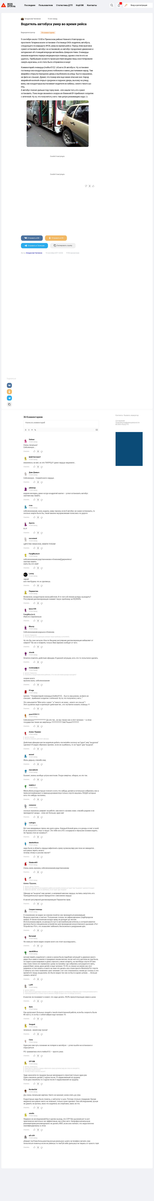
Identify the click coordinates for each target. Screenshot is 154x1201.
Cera (31, 1040)
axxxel (31, 755)
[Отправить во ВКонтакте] (9, 385)
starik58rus (33, 951)
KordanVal (33, 1089)
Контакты (92, 5)
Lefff (31, 985)
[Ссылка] (35, 430)
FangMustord (34, 554)
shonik (31, 652)
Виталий (32, 936)
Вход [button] (139, 5)
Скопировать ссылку (64, 246)
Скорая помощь (35, 909)
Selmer (32, 439)
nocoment (33, 538)
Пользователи (46, 5)
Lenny (31, 574)
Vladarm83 (33, 862)
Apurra (31, 523)
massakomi (33, 770)
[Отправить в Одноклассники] (9, 391)
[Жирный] (25, 430)
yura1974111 (34, 714)
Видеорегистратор (28, 32)
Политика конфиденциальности (127, 422)
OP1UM (32, 1061)
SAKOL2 (32, 785)
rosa (30, 505)
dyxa (31, 1007)
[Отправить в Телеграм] (9, 398)
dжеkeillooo (34, 843)
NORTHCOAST (35, 457)
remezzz (32, 805)
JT (30, 878)
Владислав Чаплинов (33, 19)
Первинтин (33, 591)
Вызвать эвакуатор (131, 415)
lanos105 (32, 609)
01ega (31, 690)
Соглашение (120, 421)
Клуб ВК (80, 5)
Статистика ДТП (64, 5)
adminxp (32, 488)
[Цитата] (32, 430)
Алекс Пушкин (35, 732)
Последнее (29, 5)
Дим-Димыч (34, 472)
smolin (31, 1113)
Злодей (32, 1024)
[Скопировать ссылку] (9, 404)
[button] (119, 5)
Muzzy (31, 626)
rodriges (32, 823)
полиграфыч (34, 668)
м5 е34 (32, 1135)
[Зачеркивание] (28, 430)
